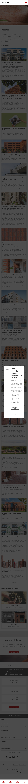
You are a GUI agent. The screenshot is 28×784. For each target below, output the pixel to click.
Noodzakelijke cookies (15, 414)
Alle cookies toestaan (15, 408)
